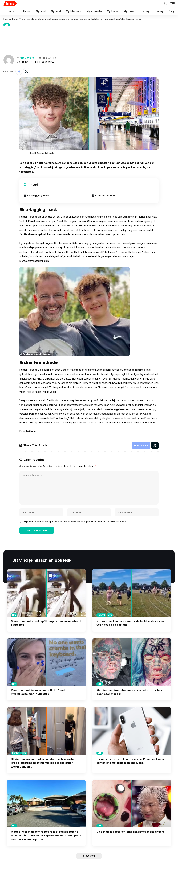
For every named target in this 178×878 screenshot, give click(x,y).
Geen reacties (47, 58)
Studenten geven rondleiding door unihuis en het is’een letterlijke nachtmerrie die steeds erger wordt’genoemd (43, 762)
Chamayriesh (27, 58)
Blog (14, 19)
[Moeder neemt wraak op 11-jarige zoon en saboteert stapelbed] (46, 592)
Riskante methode (105, 195)
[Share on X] (26, 71)
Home (6, 19)
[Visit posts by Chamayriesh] (8, 60)
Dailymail (31, 431)
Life (7, 25)
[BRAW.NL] (16, 3)
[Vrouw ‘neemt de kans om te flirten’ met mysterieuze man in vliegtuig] (46, 662)
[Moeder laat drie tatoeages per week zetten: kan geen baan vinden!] (131, 662)
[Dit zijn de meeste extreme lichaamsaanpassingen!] (131, 803)
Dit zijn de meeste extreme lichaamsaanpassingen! (130, 831)
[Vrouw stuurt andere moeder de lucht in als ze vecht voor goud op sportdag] (131, 592)
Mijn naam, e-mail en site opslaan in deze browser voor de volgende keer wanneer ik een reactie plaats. (75, 521)
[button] (166, 4)
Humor (101, 615)
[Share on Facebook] (18, 71)
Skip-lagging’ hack (38, 195)
